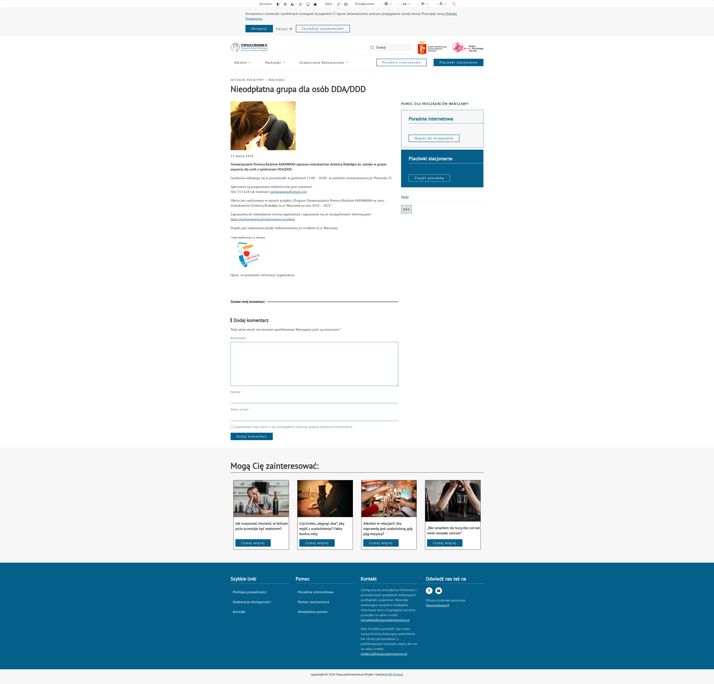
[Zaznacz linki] (338, 3)
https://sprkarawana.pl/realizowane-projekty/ (263, 219)
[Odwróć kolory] (278, 3)
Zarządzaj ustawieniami (323, 28)
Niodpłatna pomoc (313, 612)
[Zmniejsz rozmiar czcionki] (400, 3)
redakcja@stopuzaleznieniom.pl (384, 654)
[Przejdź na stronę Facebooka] (429, 590)
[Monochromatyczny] (285, 3)
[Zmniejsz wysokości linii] (419, 3)
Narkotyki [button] (273, 62)
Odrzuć (282, 29)
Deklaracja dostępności (252, 602)
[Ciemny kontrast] (292, 3)
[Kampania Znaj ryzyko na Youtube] (438, 590)
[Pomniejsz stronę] (382, 3)
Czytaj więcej (253, 543)
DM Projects (395, 674)
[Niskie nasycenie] (308, 3)
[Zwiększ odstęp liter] (445, 3)
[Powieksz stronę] (390, 3)
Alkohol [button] (240, 62)
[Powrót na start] (249, 47)
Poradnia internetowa (401, 62)
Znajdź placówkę (429, 178)
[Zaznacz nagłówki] (346, 3)
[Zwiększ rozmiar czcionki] (409, 3)
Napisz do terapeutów (434, 138)
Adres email (240, 409)
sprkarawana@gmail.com (288, 192)
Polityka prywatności (250, 592)
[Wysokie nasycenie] (315, 3)
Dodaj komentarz (252, 436)
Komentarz (238, 338)
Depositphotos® (437, 605)
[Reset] (453, 3)
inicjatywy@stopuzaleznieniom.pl (385, 620)
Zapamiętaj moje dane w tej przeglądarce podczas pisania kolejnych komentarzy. (293, 427)
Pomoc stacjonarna (313, 602)
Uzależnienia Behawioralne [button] (321, 62)
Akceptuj (259, 28)
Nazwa (236, 392)
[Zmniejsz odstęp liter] (437, 3)
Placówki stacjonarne (458, 62)
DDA (406, 209)
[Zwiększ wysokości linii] (427, 3)
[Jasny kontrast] (300, 3)
